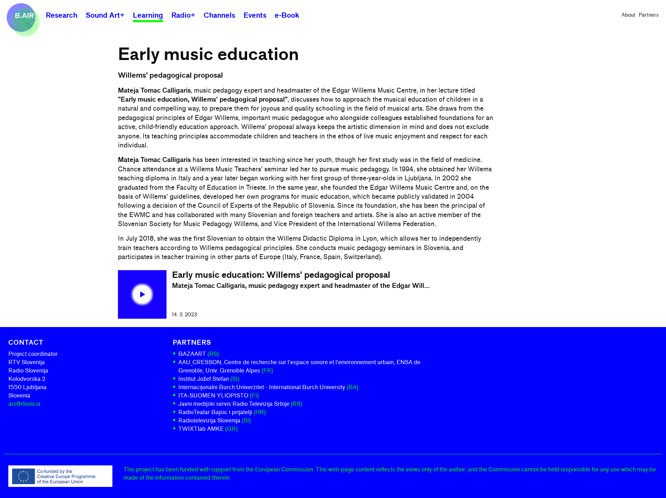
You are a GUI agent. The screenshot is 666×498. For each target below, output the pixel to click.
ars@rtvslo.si (24, 404)
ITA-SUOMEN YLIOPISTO (218, 395)
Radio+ (183, 15)
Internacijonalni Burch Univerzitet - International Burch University (268, 387)
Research (61, 15)
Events (255, 15)
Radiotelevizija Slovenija (214, 420)
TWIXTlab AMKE (208, 429)
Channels (219, 15)
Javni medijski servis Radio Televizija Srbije (240, 404)
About (628, 15)
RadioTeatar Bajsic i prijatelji (222, 412)
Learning (148, 15)
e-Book (287, 15)
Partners (649, 15)
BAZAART (198, 354)
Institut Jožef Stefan (208, 379)
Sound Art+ (105, 15)
